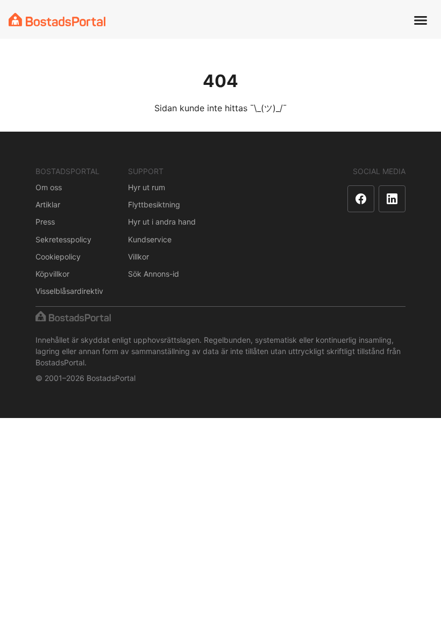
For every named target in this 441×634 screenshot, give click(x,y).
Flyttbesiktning (154, 204)
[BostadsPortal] (57, 19)
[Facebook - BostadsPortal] (360, 198)
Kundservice (150, 239)
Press (45, 221)
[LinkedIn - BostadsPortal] (392, 198)
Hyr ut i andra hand (162, 221)
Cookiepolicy (58, 256)
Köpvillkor (52, 273)
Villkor (138, 256)
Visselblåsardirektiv (69, 291)
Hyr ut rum (146, 187)
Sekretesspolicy (63, 239)
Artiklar (47, 204)
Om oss (48, 187)
